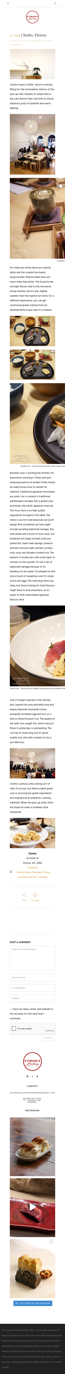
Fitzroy (31, 41)
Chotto (22, 41)
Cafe (15, 41)
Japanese (47, 41)
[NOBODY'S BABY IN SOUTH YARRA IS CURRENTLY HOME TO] (32, 1146)
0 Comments (16, 45)
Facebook (32, 868)
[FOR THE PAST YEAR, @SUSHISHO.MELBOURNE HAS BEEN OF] (32, 1207)
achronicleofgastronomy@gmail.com (32, 1093)
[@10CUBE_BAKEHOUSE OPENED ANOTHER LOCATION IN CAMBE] (32, 1268)
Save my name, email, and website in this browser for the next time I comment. (31, 1014)
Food (38, 41)
